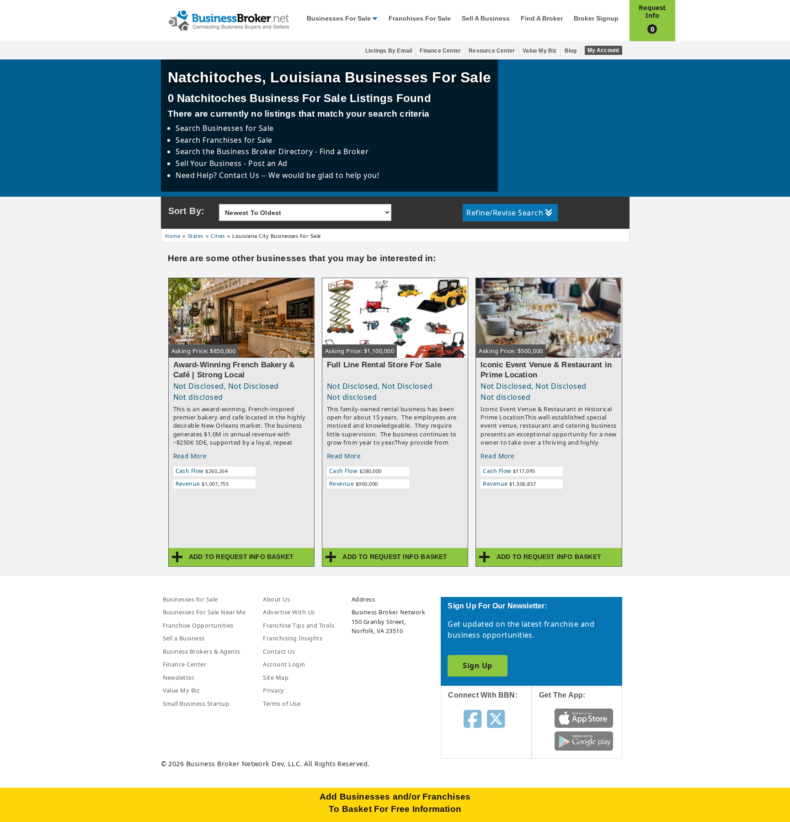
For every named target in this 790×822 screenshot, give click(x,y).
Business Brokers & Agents (201, 651)
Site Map (275, 677)
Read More (190, 455)
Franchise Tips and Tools (298, 625)
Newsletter (179, 677)
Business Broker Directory (265, 151)
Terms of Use (281, 703)
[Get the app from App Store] (584, 718)
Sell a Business (486, 18)
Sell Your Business (210, 163)
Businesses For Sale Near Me (204, 612)
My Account (603, 50)
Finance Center (440, 51)
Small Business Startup (196, 703)
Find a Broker (542, 18)
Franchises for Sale (420, 18)
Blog (571, 51)
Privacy (273, 690)
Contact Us (279, 651)
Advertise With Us (289, 612)
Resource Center (492, 51)
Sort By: (186, 211)
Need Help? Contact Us (219, 175)
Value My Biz (539, 51)
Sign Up (477, 666)
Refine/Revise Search (504, 213)
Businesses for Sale (339, 18)
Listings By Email (388, 51)
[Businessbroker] (228, 20)
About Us (276, 599)
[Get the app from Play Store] (584, 740)
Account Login (284, 664)
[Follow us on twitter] (496, 718)
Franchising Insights (292, 638)
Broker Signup (596, 18)
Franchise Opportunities (198, 625)
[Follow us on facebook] (472, 718)
